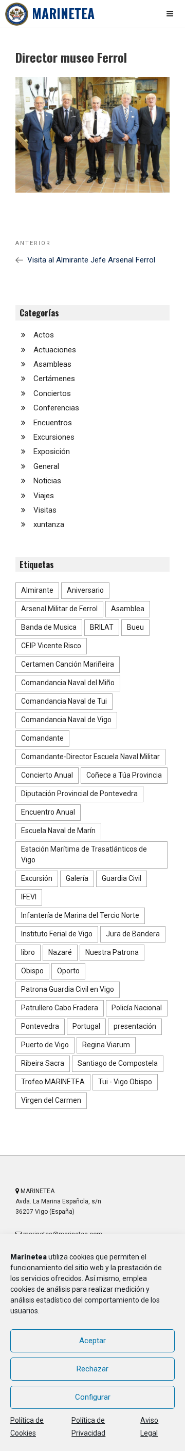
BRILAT (102, 627)
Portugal (86, 1026)
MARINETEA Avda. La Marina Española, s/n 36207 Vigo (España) (58, 1201)
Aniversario (85, 590)
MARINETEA (63, 13)
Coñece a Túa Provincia (124, 775)
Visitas (45, 510)
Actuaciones (54, 349)
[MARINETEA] (16, 14)
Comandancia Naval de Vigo (66, 719)
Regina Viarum (106, 1045)
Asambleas (52, 364)
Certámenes (54, 378)
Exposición (51, 451)
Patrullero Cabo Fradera (59, 1008)
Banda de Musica (49, 627)
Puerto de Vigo (45, 1045)
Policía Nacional (137, 1008)
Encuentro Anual (48, 812)
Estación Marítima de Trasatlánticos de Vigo (84, 854)
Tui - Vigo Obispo (125, 1082)
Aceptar (92, 1340)
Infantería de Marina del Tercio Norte (80, 915)
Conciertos (52, 393)
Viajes (43, 495)
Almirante (37, 590)
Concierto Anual (47, 775)
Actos (43, 335)
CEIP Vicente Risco (51, 646)
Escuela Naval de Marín (58, 830)
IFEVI (28, 897)
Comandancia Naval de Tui (64, 701)
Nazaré (60, 952)
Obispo (32, 971)
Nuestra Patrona (112, 952)
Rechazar (92, 1368)
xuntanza (48, 524)
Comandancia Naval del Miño (68, 683)
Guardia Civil (121, 878)
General (46, 466)
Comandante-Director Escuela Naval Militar (90, 756)
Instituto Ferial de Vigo (56, 934)
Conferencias (56, 407)
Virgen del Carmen (51, 1100)
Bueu (135, 627)
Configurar (92, 1397)
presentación (135, 1026)
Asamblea (127, 609)
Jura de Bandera (133, 934)
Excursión (36, 878)
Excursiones (54, 437)
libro (28, 952)
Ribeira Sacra (42, 1063)
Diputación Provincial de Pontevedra (79, 793)
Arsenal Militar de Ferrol (59, 609)
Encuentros (52, 422)
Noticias (47, 480)
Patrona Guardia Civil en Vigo (67, 989)
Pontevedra (40, 1026)
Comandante (42, 738)
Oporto (68, 971)
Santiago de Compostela (118, 1063)
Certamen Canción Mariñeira (67, 664)
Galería (77, 878)
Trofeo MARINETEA (53, 1082)
